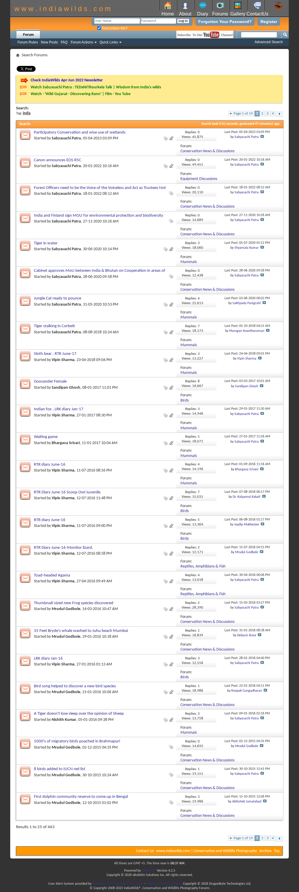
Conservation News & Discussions (207, 151)
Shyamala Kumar (246, 248)
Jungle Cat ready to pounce (57, 298)
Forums (220, 13)
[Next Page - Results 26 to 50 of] (279, 114)
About (185, 13)
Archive (265, 851)
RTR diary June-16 (49, 464)
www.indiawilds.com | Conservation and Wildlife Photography (206, 851)
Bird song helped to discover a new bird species (75, 686)
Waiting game (46, 437)
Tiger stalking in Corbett (54, 326)
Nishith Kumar (64, 720)
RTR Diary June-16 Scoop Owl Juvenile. (67, 492)
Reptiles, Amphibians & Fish (202, 566)
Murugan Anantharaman (246, 331)
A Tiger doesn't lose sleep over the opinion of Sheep (79, 714)
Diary (202, 13)
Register (268, 21)
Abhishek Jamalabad (246, 801)
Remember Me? (114, 28)
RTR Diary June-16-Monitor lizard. (63, 548)
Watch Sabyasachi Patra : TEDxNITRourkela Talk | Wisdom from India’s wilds (96, 87)
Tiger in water (46, 243)
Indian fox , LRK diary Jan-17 (59, 409)
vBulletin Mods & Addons (164, 884)
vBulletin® (149, 870)
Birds (184, 400)
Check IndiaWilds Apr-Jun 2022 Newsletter (67, 80)
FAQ (64, 42)
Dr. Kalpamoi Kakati (246, 497)
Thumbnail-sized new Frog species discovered (73, 603)
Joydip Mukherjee (246, 524)
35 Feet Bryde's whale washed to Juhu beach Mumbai (81, 631)
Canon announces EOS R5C (57, 160)
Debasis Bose (246, 635)
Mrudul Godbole (246, 552)
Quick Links (109, 42)
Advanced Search (269, 42)
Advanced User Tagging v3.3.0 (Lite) (117, 884)
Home (167, 13)
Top (277, 851)
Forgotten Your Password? (225, 21)
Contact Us (145, 851)
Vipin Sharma (63, 360)
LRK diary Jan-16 (48, 658)
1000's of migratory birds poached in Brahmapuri (77, 741)
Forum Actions (82, 42)
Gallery (237, 13)
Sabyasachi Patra (66, 138)
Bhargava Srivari (66, 443)
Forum (28, 35)
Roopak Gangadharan (246, 691)
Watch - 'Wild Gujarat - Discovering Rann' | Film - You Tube (81, 94)
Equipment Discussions (198, 179)
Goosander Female (50, 381)
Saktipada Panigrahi (246, 303)
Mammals (188, 262)
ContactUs (257, 13)
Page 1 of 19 (243, 113)
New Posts (49, 42)
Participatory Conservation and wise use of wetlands (80, 132)
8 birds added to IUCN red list (59, 769)
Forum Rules (28, 42)
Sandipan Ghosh (66, 387)
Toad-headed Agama (52, 575)
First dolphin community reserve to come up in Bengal (81, 797)
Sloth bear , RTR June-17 (55, 354)
